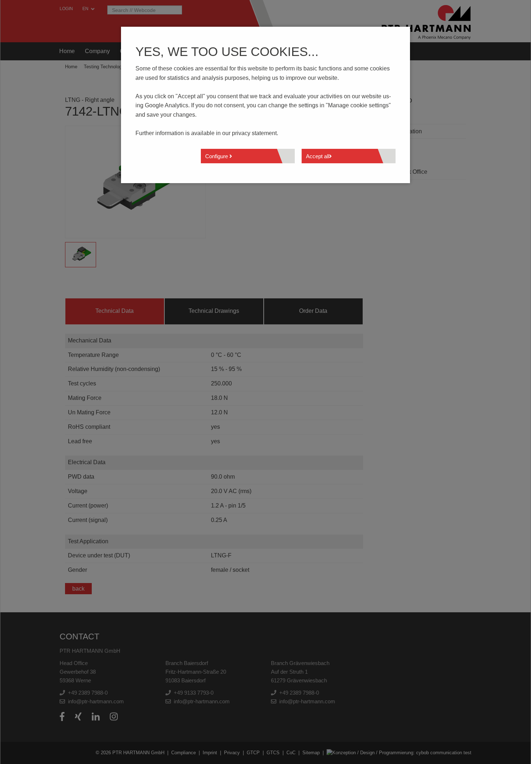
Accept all (317, 156)
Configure (217, 156)
